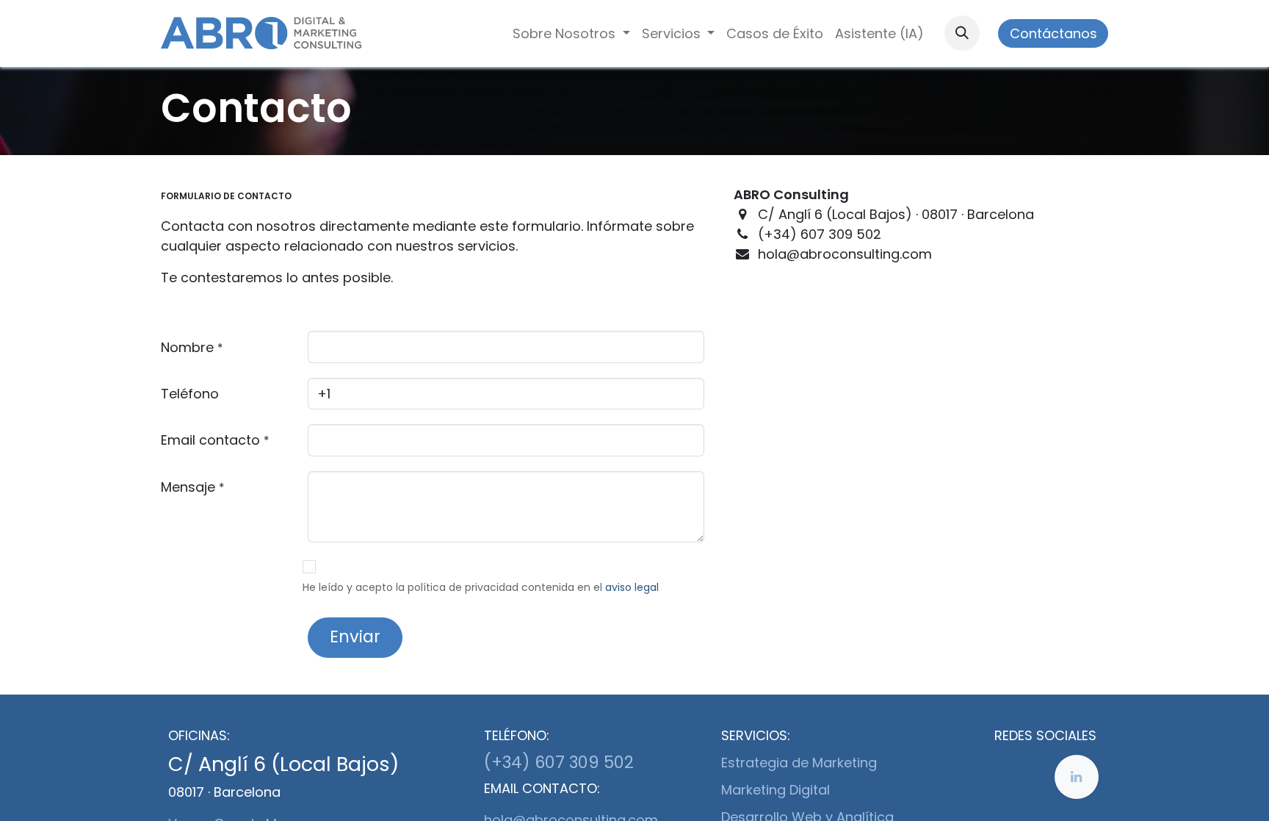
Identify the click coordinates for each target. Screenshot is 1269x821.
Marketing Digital (775, 790)
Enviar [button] (355, 636)
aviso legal (632, 587)
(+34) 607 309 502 (559, 762)
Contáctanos (1053, 33)
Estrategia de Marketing (799, 762)
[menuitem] (571, 33)
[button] (962, 33)
